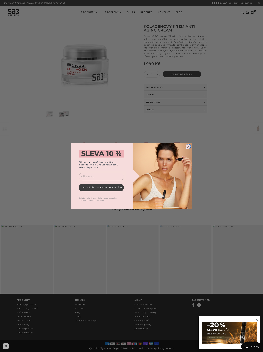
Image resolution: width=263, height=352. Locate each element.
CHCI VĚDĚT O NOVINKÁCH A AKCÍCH (101, 187)
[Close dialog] (188, 146)
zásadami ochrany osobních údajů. (91, 200)
